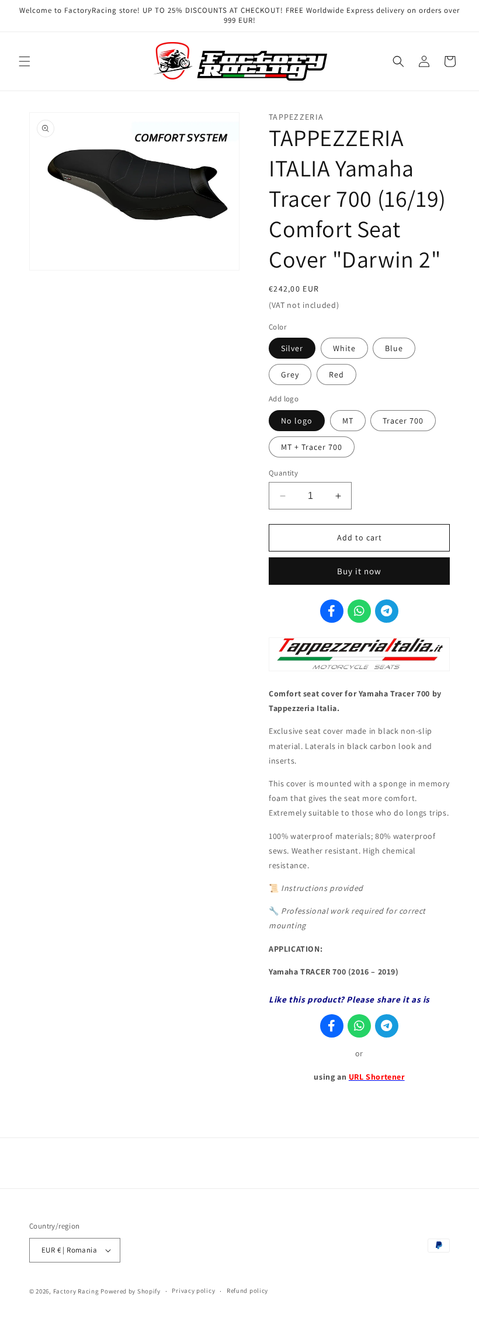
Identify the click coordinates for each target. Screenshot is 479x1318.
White (344, 348)
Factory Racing (76, 1291)
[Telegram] (386, 611)
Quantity (283, 473)
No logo (297, 420)
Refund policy (247, 1290)
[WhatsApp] (359, 611)
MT (347, 420)
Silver (292, 348)
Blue (394, 348)
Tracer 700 (403, 420)
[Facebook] (331, 611)
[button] (24, 61)
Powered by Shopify (130, 1291)
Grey (290, 374)
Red (336, 374)
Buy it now (359, 571)
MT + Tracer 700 (311, 447)
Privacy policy (193, 1290)
